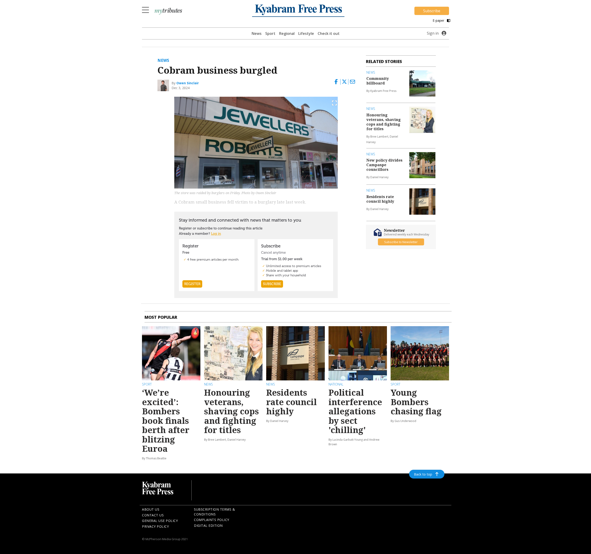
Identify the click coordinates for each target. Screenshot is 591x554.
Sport (270, 33)
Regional (287, 33)
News (257, 33)
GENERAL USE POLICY (160, 520)
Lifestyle (306, 33)
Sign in (433, 33)
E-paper (439, 20)
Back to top (423, 474)
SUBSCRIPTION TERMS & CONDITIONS (214, 511)
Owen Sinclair (187, 83)
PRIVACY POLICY (155, 526)
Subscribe (431, 10)
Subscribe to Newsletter (401, 242)
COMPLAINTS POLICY (211, 520)
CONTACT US (153, 515)
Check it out (329, 33)
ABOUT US (150, 509)
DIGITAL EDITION (208, 525)
